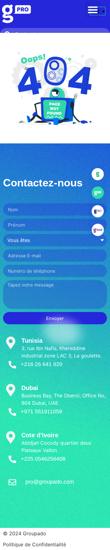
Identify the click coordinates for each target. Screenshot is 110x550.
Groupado (34, 533)
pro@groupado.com (49, 482)
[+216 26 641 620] (12, 365)
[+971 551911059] (12, 412)
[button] (93, 10)
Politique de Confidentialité (34, 544)
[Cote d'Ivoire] (11, 437)
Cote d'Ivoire (39, 435)
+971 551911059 (41, 411)
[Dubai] (11, 390)
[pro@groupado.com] (12, 482)
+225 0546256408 (43, 459)
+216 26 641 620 (41, 364)
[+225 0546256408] (12, 459)
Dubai (29, 387)
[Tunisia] (11, 343)
